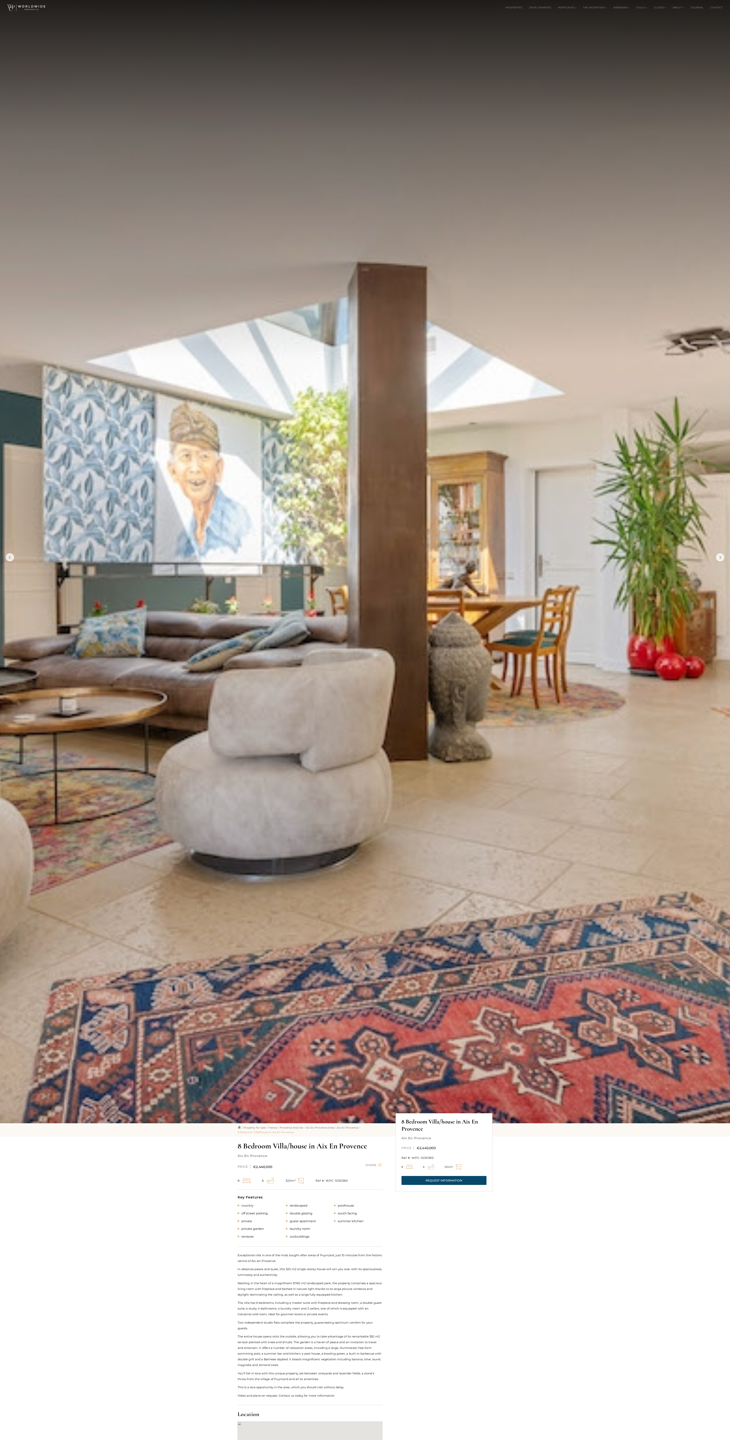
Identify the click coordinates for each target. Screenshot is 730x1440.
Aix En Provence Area (320, 1127)
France (272, 1127)
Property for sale (255, 1127)
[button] (444, 1180)
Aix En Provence (347, 1127)
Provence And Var (291, 1127)
